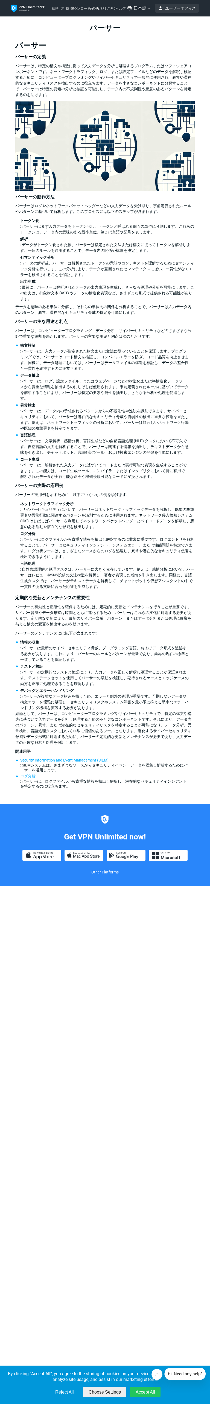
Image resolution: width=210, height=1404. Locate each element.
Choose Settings (105, 1392)
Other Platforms (105, 872)
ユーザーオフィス (180, 8)
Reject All (64, 1392)
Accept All (145, 1392)
